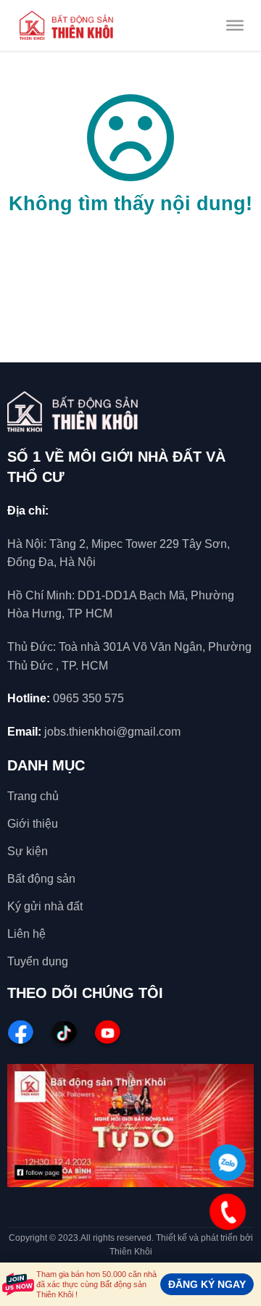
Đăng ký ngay (207, 1284)
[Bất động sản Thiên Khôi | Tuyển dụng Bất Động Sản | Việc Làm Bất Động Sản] (66, 25)
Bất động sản (41, 879)
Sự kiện (27, 851)
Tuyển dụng (37, 961)
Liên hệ (26, 934)
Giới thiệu (32, 824)
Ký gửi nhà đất (45, 906)
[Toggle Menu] (235, 25)
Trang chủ (33, 796)
